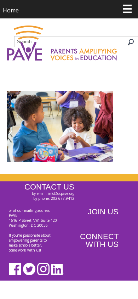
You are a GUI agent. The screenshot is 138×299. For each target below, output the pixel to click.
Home (11, 10)
